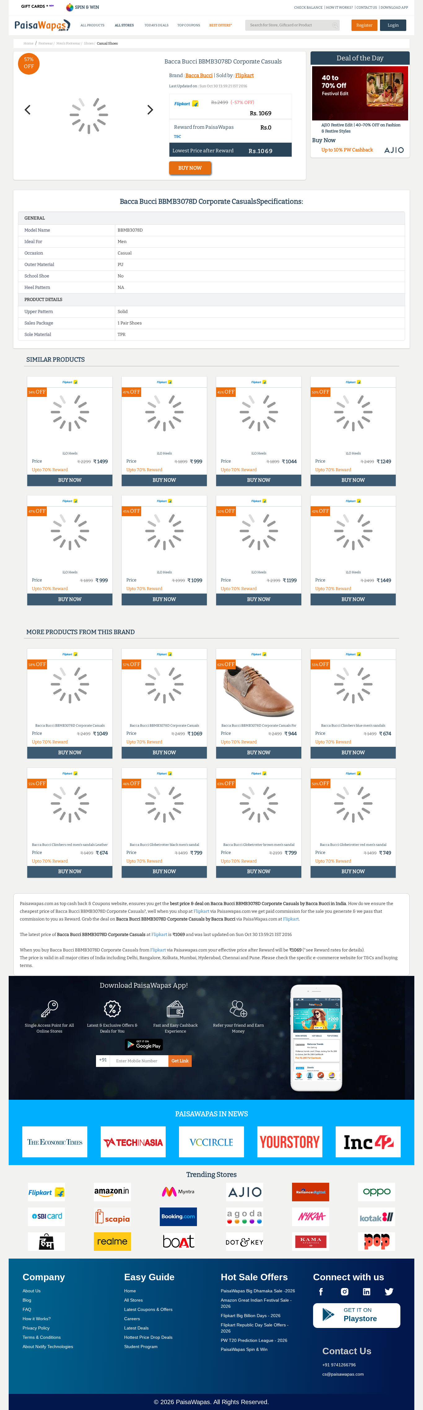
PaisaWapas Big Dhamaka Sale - (258, 1290)
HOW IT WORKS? (339, 8)
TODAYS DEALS (156, 25)
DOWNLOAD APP (394, 8)
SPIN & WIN (86, 7)
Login (393, 25)
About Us (32, 1290)
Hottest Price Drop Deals (148, 1337)
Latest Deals (136, 1327)
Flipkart (244, 75)
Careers (132, 1318)
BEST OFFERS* (220, 25)
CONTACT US (366, 8)
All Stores (133, 1300)
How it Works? (37, 1318)
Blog (27, 1300)
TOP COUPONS (188, 25)
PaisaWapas (193, 1402)
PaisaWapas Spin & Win (244, 1349)
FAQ (27, 1309)
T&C (177, 136)
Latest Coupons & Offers (148, 1309)
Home (130, 1290)
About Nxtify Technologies (48, 1346)
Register (364, 25)
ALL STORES (124, 25)
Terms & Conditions (42, 1337)
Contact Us (347, 1351)
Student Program (141, 1346)
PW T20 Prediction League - (254, 1340)
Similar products (55, 359)
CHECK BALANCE (308, 8)
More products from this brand (80, 632)
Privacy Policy (36, 1327)
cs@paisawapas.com (343, 1374)
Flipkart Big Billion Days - (251, 1315)
